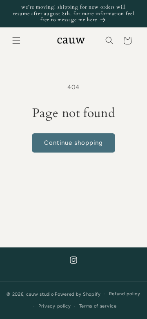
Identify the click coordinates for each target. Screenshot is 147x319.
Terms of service (98, 306)
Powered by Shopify (78, 294)
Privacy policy (54, 306)
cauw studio (40, 294)
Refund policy (124, 294)
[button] (16, 40)
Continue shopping (73, 142)
